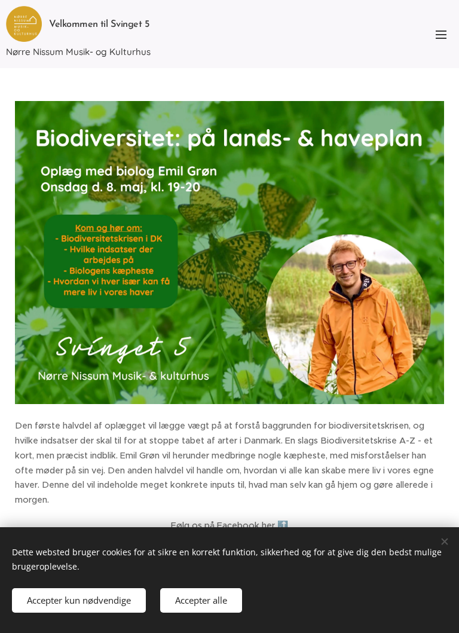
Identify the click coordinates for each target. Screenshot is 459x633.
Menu (441, 34)
